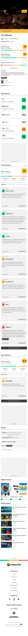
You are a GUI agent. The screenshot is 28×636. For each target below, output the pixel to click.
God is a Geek (8, 191)
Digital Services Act (14, 585)
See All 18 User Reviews (14, 401)
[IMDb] (21, 624)
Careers (14, 579)
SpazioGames (8, 259)
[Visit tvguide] (14, 613)
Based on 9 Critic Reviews (6, 48)
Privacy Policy (14, 582)
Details (3, 428)
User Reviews (5, 355)
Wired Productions (7, 31)
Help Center (14, 577)
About (14, 574)
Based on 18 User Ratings (6, 55)
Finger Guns (8, 213)
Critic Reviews (6, 165)
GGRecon (7, 327)
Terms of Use (14, 588)
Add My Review (14, 68)
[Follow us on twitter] (18, 600)
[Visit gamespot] (14, 609)
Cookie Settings (14, 590)
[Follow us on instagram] (14, 600)
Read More (5, 339)
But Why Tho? (8, 282)
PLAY (6, 304)
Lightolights (7, 381)
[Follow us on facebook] (10, 600)
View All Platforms (13, 38)
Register (24, 11)
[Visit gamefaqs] (14, 617)
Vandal (6, 236)
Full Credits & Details (7, 449)
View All (25, 165)
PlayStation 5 (22, 206)
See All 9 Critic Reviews (14, 348)
